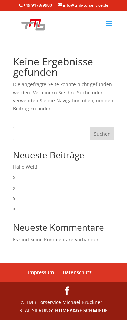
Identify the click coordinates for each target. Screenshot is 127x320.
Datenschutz (77, 272)
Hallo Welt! (25, 167)
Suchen (102, 134)
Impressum (41, 272)
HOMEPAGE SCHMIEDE (81, 310)
